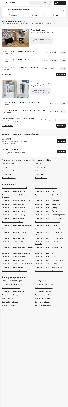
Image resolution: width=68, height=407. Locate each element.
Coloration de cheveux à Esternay (13, 215)
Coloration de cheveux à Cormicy (13, 204)
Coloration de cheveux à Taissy (45, 257)
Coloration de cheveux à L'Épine (46, 225)
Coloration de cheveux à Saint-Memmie (48, 247)
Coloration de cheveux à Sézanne (13, 257)
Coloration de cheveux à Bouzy (45, 191)
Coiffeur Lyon (6, 167)
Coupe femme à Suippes (10, 295)
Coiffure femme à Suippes (44, 284)
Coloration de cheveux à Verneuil (46, 264)
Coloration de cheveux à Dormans (13, 211)
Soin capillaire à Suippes (10, 302)
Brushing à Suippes (41, 281)
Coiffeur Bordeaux (8, 164)
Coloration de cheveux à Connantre (47, 200)
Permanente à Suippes (42, 298)
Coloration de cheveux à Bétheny (46, 188)
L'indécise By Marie (38, 30)
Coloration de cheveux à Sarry (45, 253)
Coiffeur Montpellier (9, 171)
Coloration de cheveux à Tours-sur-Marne (49, 260)
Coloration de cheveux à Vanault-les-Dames (17, 264)
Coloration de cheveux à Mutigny (13, 238)
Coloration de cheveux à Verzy (12, 267)
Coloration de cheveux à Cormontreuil (48, 204)
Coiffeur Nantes (40, 171)
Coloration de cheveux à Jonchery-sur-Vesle (17, 225)
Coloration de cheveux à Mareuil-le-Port (48, 229)
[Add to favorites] (27, 31)
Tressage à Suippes (8, 305)
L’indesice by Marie (10, 149)
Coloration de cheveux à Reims (12, 242)
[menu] (3, 3)
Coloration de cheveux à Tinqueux (13, 260)
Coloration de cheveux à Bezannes (14, 191)
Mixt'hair (34, 81)
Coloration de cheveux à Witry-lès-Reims (49, 271)
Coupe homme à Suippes (43, 295)
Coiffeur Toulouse (41, 178)
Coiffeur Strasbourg (9, 178)
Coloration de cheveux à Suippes (13, 291)
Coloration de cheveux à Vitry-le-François (49, 267)
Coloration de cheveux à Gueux (12, 222)
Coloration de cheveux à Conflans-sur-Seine (17, 200)
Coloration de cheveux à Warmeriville (14, 271)
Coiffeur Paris (39, 174)
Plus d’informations (7, 74)
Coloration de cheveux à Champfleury (48, 195)
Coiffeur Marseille (41, 167)
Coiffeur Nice (6, 174)
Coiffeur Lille (39, 164)
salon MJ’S (6, 139)
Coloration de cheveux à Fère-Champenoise (50, 215)
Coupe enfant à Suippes (43, 291)
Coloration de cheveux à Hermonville (47, 222)
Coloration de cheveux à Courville (13, 208)
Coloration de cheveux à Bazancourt (14, 188)
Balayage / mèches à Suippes (12, 281)
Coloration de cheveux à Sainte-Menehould (16, 253)
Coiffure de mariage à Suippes (12, 284)
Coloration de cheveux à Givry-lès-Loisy (48, 218)
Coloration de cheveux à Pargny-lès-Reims (49, 238)
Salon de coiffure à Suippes (44, 305)
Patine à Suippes (7, 298)
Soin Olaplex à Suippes (42, 302)
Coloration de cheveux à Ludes (12, 229)
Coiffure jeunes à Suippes (44, 288)
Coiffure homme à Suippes (11, 288)
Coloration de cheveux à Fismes (13, 218)
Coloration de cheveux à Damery (46, 208)
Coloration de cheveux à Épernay (46, 211)
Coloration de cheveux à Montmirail (14, 232)
